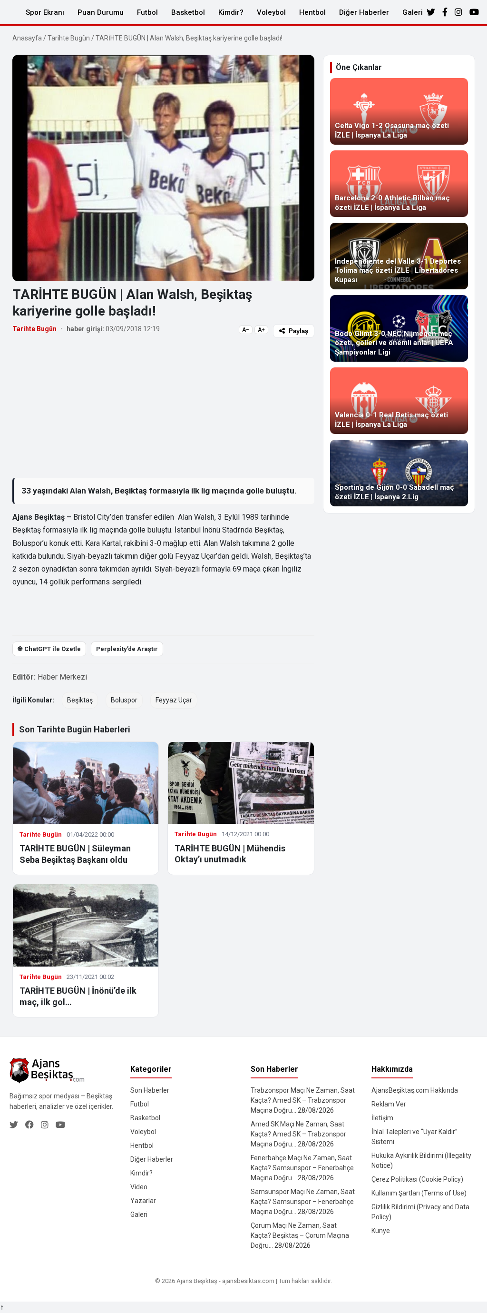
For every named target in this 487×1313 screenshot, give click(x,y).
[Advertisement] (163, 407)
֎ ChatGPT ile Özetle (49, 648)
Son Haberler (149, 1090)
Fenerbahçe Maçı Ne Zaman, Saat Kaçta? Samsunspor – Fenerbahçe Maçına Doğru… (302, 1168)
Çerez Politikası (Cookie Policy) (417, 1179)
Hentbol (312, 12)
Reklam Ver (388, 1104)
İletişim (382, 1118)
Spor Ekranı (45, 12)
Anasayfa (27, 38)
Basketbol (188, 12)
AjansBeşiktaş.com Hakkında (414, 1090)
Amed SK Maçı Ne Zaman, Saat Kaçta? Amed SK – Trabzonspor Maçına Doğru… (298, 1134)
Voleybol (271, 12)
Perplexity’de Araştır (127, 648)
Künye (380, 1230)
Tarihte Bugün (69, 38)
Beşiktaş (80, 700)
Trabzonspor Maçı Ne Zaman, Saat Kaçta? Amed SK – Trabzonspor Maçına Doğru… (303, 1100)
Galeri (412, 12)
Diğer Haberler (364, 12)
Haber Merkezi (62, 676)
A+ (261, 329)
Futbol (147, 12)
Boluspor (124, 700)
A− (245, 329)
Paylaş (298, 331)
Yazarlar (143, 1200)
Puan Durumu (101, 12)
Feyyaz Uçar (174, 700)
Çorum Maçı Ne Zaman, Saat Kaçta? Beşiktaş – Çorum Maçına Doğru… (300, 1235)
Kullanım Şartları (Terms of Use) (419, 1193)
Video (138, 1187)
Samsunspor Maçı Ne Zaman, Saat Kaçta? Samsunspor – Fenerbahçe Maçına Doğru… (303, 1201)
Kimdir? (231, 12)
